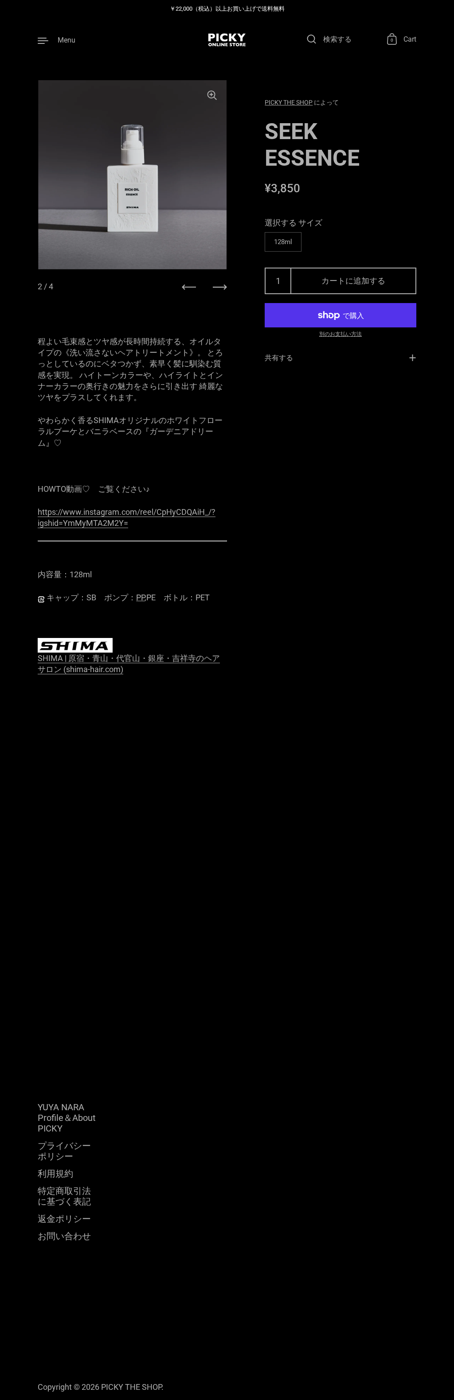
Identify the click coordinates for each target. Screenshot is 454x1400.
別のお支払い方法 (340, 334)
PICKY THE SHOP (289, 102)
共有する (279, 358)
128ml (283, 242)
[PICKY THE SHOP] (227, 40)
